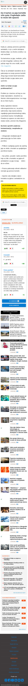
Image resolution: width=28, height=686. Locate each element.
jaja (3, 212)
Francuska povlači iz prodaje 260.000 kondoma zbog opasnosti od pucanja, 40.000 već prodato (18, 346)
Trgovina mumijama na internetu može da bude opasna (18, 460)
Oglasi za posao (17, 6)
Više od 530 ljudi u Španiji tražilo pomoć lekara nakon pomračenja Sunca (18, 500)
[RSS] (22, 680)
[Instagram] (6, 680)
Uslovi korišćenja (14, 668)
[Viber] (12, 26)
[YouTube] (19, 680)
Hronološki (6, 223)
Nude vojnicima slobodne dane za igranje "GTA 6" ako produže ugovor (14, 583)
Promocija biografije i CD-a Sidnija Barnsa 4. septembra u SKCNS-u (13, 579)
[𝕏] (5, 26)
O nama (14, 654)
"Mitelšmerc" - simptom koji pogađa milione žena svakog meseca (18, 489)
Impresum (14, 665)
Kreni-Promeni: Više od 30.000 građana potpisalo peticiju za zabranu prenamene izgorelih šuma (18, 333)
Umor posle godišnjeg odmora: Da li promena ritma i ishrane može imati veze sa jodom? (18, 547)
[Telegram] (19, 26)
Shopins (14, 647)
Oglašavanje (14, 658)
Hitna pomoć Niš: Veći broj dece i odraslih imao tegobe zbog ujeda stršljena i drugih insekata (18, 358)
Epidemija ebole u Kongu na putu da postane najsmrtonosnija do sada (18, 537)
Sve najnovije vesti (19, 592)
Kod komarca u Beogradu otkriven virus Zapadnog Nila (18, 528)
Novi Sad (3, 8)
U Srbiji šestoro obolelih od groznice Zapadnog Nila (18, 419)
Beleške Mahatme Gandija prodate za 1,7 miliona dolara (14, 563)
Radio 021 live (14, 644)
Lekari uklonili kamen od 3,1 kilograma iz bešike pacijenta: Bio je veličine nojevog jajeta (18, 398)
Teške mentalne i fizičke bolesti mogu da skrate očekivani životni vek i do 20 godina (18, 470)
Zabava (15, 8)
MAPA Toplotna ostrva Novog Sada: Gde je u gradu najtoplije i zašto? (17, 325)
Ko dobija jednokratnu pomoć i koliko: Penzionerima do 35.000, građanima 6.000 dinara (17, 318)
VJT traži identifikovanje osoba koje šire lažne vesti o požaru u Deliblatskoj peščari (15, 589)
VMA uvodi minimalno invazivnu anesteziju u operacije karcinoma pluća (17, 450)
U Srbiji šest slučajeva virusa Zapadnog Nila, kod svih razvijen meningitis (17, 369)
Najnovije (3, 6)
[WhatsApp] (16, 26)
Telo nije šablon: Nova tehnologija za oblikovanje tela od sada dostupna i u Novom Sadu (18, 430)
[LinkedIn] (15, 680)
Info (8, 8)
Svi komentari (14, 301)
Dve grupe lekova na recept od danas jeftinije (18, 439)
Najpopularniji (17, 223)
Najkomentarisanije (8, 597)
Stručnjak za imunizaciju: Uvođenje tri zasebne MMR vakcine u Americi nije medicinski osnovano (18, 409)
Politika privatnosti (14, 672)
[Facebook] (2, 26)
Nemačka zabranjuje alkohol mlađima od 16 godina (17, 509)
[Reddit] (9, 26)
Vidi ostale (22, 629)
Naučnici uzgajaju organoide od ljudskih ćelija (17, 480)
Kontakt (14, 661)
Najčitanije (20, 8)
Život (11, 8)
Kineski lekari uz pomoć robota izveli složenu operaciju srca (18, 518)
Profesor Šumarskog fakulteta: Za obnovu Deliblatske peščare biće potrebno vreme (13, 574)
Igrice (9, 6)
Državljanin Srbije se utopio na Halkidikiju (12, 559)
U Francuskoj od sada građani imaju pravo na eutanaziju (17, 387)
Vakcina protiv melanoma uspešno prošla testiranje (18, 378)
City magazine (6, 66)
